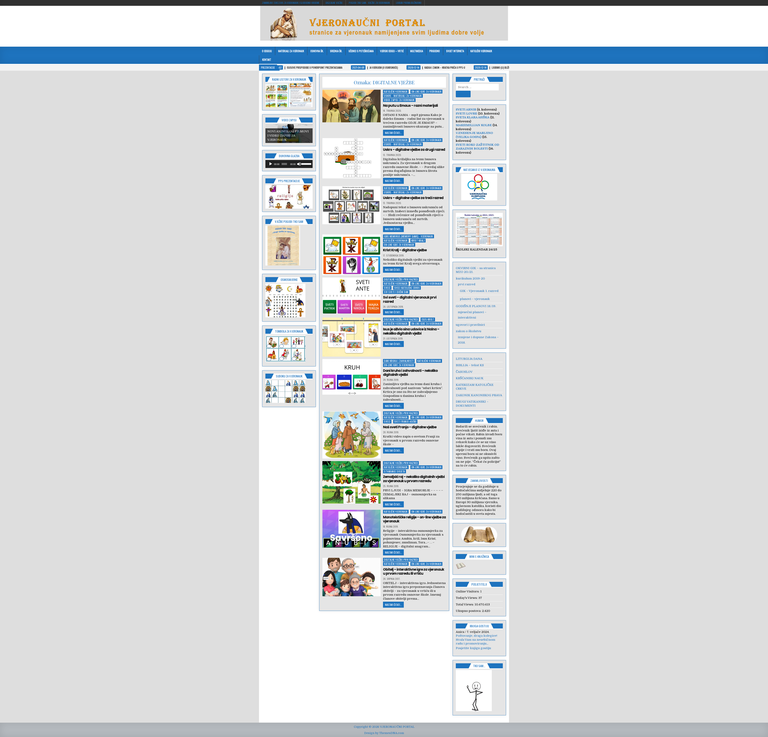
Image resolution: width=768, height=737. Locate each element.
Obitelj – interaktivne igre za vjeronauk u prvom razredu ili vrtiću (413, 571)
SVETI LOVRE (466, 113)
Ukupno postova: (469, 611)
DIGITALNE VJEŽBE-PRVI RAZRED (401, 279)
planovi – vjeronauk (475, 299)
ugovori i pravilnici (470, 325)
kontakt (266, 59)
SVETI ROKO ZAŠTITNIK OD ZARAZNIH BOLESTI (477, 147)
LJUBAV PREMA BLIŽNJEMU (408, 3)
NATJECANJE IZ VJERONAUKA (479, 169)
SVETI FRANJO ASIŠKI (405, 421)
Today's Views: (467, 598)
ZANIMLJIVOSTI (479, 480)
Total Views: (465, 604)
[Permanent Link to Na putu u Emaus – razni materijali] (351, 106)
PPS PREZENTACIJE (289, 181)
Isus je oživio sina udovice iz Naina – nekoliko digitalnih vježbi (411, 331)
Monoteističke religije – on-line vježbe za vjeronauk (414, 519)
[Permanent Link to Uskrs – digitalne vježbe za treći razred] (351, 205)
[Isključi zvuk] (299, 164)
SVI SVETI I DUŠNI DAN (396, 292)
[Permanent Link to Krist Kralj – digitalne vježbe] (351, 254)
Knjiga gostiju (479, 626)
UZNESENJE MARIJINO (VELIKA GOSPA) (474, 135)
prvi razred (466, 284)
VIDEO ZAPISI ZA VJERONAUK (399, 100)
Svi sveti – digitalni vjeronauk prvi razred (409, 299)
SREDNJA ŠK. (336, 51)
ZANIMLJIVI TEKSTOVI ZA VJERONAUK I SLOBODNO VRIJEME (290, 3)
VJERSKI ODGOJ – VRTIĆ (392, 51)
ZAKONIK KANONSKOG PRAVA (479, 395)
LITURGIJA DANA (469, 359)
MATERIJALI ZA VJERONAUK (291, 51)
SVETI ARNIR (466, 109)
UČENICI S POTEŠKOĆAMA (361, 51)
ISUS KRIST (428, 319)
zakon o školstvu (468, 331)
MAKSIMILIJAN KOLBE (474, 125)
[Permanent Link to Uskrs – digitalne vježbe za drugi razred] (351, 158)
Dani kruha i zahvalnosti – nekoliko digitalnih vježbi (410, 372)
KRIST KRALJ (418, 240)
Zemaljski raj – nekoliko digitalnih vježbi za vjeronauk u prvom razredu (414, 478)
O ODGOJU (267, 51)
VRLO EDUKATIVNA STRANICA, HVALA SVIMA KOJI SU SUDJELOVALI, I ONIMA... (479, 643)
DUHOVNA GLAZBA (289, 156)
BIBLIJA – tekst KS (470, 365)
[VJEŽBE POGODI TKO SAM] (282, 264)
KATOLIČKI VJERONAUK (481, 51)
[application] (289, 164)
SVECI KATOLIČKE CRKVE (407, 288)
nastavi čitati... (393, 133)
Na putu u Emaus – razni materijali (410, 105)
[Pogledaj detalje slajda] (289, 197)
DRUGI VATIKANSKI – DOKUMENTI (472, 403)
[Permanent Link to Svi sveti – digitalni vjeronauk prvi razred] (351, 296)
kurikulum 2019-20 (470, 278)
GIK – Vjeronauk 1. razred (479, 291)
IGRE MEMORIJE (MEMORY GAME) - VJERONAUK (408, 236)
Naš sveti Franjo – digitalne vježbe (409, 427)
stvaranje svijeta (394, 471)
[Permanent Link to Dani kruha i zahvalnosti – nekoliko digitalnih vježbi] (351, 377)
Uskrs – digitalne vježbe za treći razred (413, 197)
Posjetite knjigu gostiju (473, 652)
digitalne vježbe (334, 3)
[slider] (306, 163)
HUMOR (479, 420)
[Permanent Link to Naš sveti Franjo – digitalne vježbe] (351, 435)
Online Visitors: (468, 591)
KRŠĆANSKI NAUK (469, 378)
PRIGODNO (434, 51)
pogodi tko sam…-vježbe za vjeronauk (369, 3)
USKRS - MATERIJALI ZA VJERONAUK (403, 96)
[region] (289, 95)
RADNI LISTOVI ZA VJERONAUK (289, 79)
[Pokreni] (271, 164)
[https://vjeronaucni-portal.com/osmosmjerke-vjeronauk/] (285, 316)
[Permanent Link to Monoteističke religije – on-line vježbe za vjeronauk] (351, 529)
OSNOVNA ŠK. (317, 51)
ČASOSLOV (464, 372)
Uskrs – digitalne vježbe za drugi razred (414, 149)
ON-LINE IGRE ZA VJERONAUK (426, 92)
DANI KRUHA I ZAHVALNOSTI (399, 361)
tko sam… (479, 669)
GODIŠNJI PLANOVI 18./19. (476, 306)
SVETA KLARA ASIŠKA (472, 117)
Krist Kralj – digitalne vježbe (405, 250)
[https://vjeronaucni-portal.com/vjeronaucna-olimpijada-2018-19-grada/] (479, 187)
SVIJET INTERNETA (455, 51)
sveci (387, 288)
